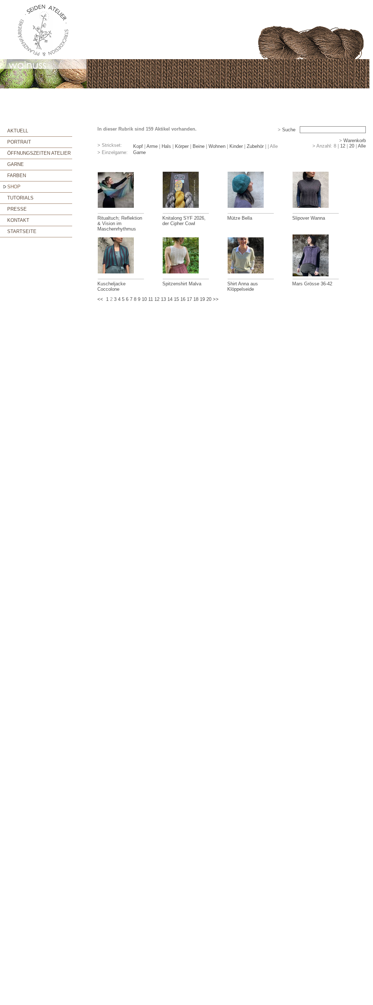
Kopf (138, 146)
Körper (182, 146)
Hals (166, 146)
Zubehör (255, 146)
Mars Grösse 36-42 (312, 283)
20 (351, 146)
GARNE (15, 164)
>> (216, 299)
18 (195, 299)
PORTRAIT (19, 142)
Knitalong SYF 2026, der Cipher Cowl (184, 220)
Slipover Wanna (308, 218)
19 (202, 299)
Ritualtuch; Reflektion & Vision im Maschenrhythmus (119, 223)
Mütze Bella (239, 218)
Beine (199, 146)
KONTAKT (18, 220)
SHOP (14, 186)
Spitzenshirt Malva (181, 283)
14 (169, 299)
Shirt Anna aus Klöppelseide (242, 286)
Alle (362, 146)
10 (144, 299)
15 (176, 299)
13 (163, 299)
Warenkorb (354, 140)
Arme (152, 146)
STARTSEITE (21, 231)
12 (342, 146)
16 (182, 299)
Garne (139, 152)
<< (100, 299)
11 (150, 299)
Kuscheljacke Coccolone (111, 286)
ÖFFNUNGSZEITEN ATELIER (39, 153)
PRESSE (17, 209)
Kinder (236, 146)
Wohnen (217, 146)
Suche (288, 129)
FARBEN (16, 175)
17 (189, 299)
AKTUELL (17, 130)
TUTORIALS (20, 198)
